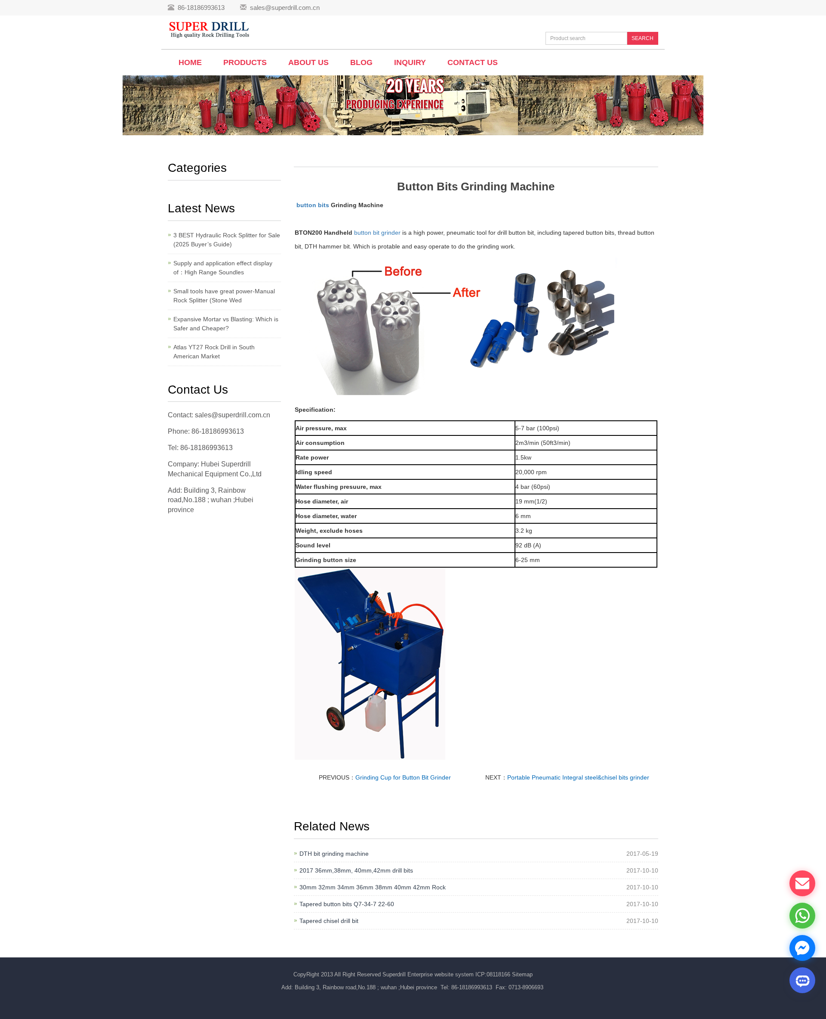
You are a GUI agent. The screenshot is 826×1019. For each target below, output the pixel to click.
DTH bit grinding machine (334, 853)
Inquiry (410, 62)
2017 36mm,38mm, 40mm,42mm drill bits (356, 870)
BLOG (361, 62)
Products (245, 62)
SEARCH (642, 38)
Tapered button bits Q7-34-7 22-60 (346, 904)
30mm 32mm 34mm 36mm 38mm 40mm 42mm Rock (372, 887)
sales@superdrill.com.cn (285, 7)
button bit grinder (377, 232)
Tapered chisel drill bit (328, 920)
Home (190, 62)
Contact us (472, 62)
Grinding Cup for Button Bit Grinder (403, 777)
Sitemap (522, 974)
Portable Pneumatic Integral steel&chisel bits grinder (578, 777)
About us (308, 62)
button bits (312, 205)
